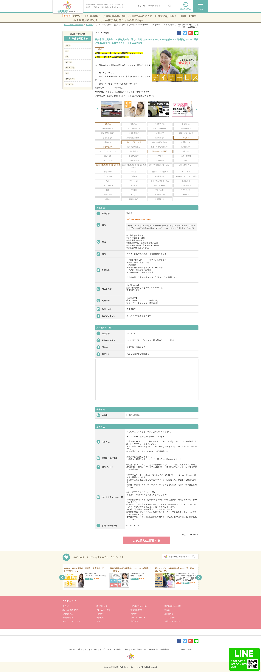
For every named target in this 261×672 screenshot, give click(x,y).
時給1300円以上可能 (172, 606)
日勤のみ (100, 614)
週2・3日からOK (103, 610)
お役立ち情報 (105, 649)
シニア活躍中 (169, 618)
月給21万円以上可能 (138, 606)
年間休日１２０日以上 (173, 621)
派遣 (98, 621)
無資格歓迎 (101, 618)
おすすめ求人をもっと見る (179, 557)
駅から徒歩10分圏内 (71, 610)
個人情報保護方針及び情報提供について (161, 649)
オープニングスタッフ (71, 621)
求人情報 (89, 25)
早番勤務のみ (68, 614)
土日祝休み (168, 614)
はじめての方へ (76, 649)
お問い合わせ (186, 649)
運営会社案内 (136, 649)
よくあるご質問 (91, 649)
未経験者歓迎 (68, 618)
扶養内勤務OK (136, 610)
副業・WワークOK (137, 618)
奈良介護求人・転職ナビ (73, 25)
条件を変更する (77, 38)
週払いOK (134, 621)
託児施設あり (102, 606)
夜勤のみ (134, 614)
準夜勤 (167, 610)
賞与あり (66, 606)
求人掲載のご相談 (121, 649)
